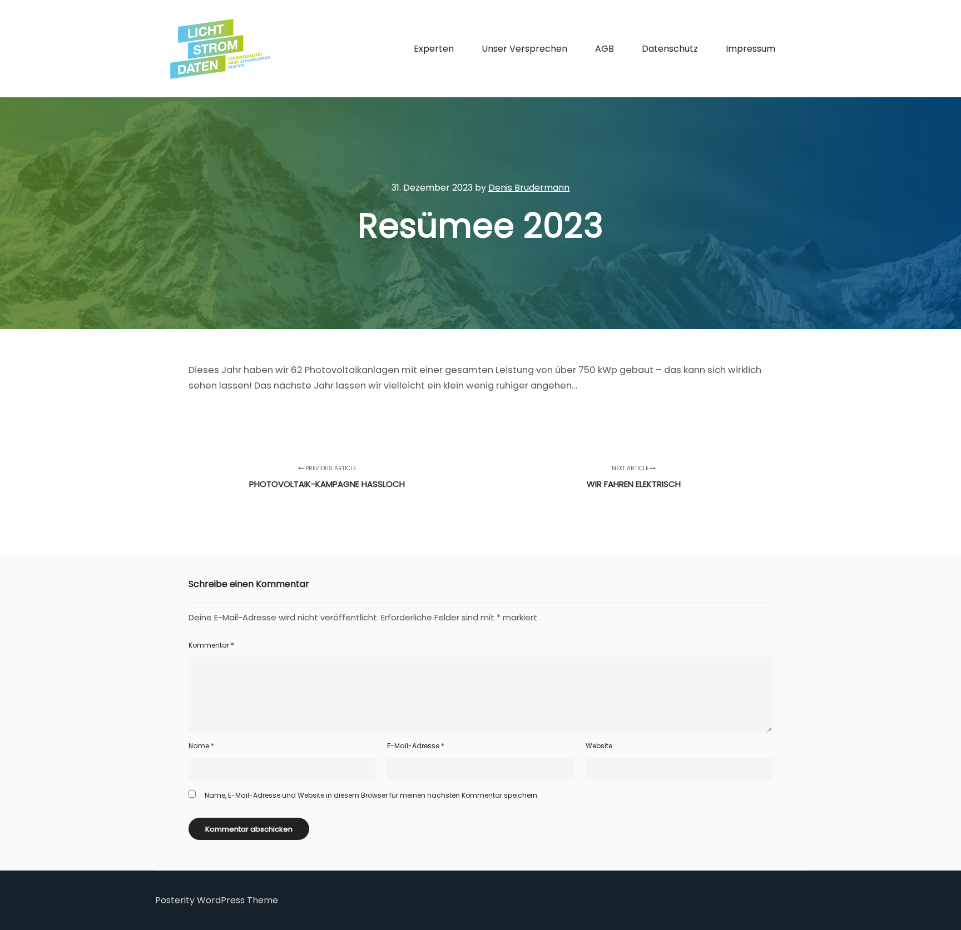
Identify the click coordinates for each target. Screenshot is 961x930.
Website (599, 745)
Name (201, 745)
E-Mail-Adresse (415, 745)
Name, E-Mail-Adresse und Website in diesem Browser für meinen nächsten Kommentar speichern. (372, 795)
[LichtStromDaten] (219, 48)
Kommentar (211, 645)
